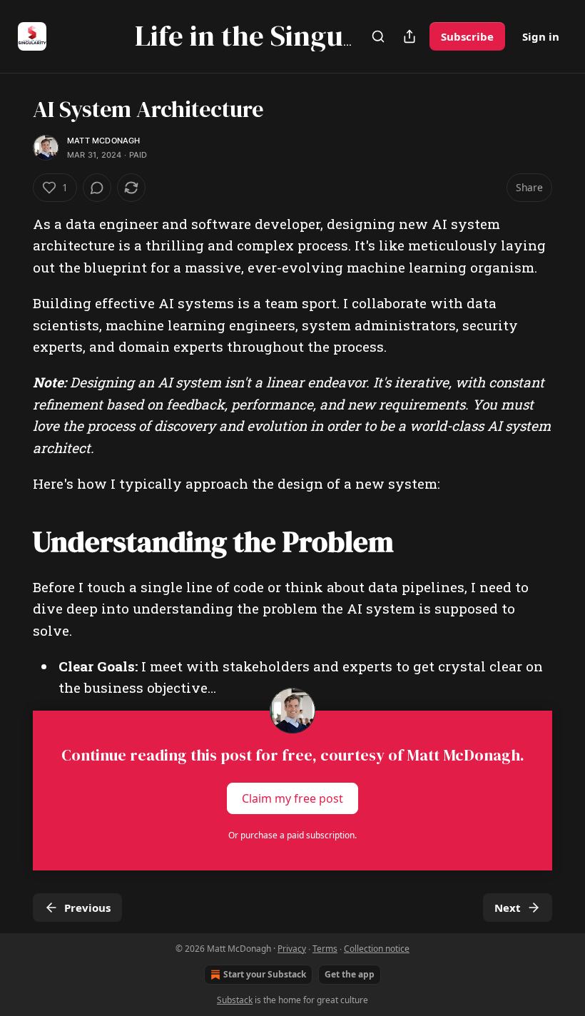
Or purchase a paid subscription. (292, 835)
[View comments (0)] (97, 187)
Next (507, 907)
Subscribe (467, 36)
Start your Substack (264, 974)
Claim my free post (292, 798)
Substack (235, 1000)
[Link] (12, 540)
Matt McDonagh (104, 141)
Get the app (350, 974)
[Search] (378, 36)
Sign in (540, 36)
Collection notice (377, 949)
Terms (324, 949)
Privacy (292, 949)
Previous (87, 907)
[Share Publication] (409, 36)
